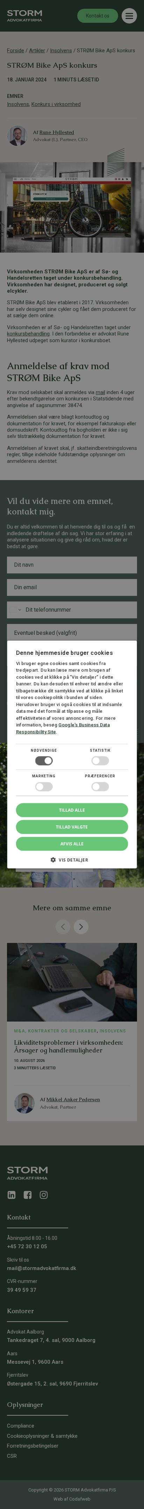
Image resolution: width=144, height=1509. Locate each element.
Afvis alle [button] (72, 843)
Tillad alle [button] (72, 810)
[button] (72, 862)
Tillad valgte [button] (72, 827)
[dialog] (72, 754)
